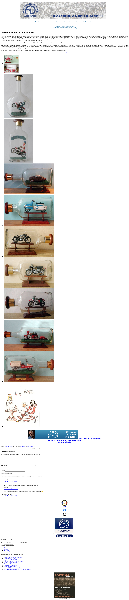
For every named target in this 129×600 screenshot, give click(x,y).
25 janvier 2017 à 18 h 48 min (11, 489)
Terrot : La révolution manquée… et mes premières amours (17, 569)
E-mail (3, 470)
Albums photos (7, 551)
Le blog (51, 21)
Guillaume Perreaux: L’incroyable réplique (14, 561)
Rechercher (3, 542)
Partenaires (77, 21)
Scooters (6, 549)
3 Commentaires (31, 446)
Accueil (37, 21)
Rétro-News (23, 446)
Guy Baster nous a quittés (10, 558)
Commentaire (4, 465)
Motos (5, 547)
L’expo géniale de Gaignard (10, 565)
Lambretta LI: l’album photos (10, 562)
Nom (2, 468)
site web (42, 38)
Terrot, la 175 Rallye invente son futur (13, 568)
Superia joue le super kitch (10, 566)
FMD (84, 21)
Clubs (57, 21)
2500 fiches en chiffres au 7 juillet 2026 (13, 557)
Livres (70, 21)
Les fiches (44, 21)
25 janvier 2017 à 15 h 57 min (11, 495)
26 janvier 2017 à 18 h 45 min (11, 481)
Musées (64, 21)
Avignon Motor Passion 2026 (10, 560)
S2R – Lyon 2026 (8, 564)
